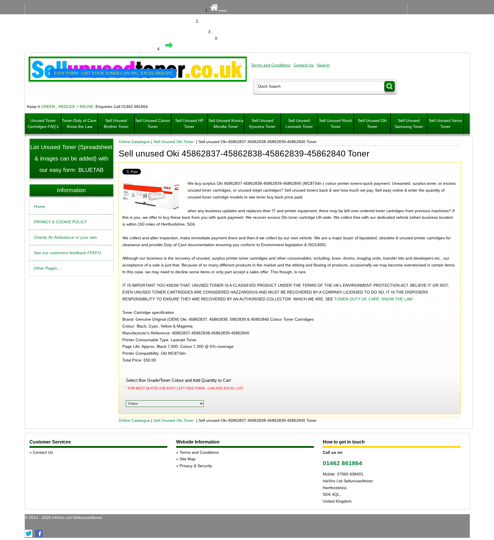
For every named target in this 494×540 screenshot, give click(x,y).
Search (323, 65)
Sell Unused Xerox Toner (445, 123)
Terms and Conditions (270, 65)
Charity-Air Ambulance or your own (65, 237)
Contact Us (304, 65)
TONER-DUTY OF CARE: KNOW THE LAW (373, 299)
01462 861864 (342, 463)
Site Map (188, 459)
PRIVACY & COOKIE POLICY (60, 222)
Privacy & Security (196, 465)
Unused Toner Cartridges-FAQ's (43, 123)
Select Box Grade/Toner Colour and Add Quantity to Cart (178, 380)
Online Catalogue (134, 141)
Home (222, 10)
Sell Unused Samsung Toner (409, 123)
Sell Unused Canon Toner (152, 123)
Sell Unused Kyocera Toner (262, 123)
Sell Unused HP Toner (189, 123)
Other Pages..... (48, 268)
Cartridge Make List (222, 21)
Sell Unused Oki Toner (372, 123)
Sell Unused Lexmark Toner (299, 123)
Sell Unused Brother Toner (116, 123)
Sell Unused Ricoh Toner (335, 123)
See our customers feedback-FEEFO (67, 252)
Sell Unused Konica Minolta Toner (226, 123)
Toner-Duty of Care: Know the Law (79, 123)
